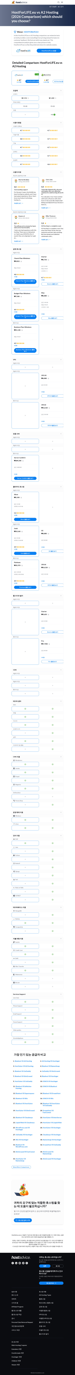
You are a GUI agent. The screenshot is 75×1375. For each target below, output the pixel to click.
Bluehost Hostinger (50, 1076)
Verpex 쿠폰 (16, 1365)
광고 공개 (60, 6)
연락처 (14, 1299)
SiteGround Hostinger (52, 1159)
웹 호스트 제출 (16, 1310)
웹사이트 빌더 (44, 1334)
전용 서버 (42, 1326)
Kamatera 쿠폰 (17, 1349)
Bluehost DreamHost (51, 1093)
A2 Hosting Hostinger (51, 1061)
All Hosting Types (45, 1295)
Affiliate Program (17, 1307)
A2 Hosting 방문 (59, 81)
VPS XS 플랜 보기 (52, 396)
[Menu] (61, 2)
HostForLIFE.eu (31, 32)
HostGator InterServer (52, 1117)
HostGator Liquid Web (52, 1122)
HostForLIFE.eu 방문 (49, 51)
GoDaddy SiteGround (51, 1071)
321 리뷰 (19, 82)
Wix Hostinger (22, 1140)
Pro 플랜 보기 (52, 661)
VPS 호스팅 (43, 1314)
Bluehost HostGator (24, 1103)
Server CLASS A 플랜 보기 (25, 478)
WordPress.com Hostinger (23, 1128)
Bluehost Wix (22, 1098)
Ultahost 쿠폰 (16, 1361)
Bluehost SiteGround (23, 1076)
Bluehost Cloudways (24, 1117)
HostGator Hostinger (52, 1127)
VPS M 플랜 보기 (53, 425)
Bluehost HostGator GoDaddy (51, 1104)
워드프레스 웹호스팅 (46, 1303)
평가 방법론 (53, 6)
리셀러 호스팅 (44, 1330)
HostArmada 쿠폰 (18, 1353)
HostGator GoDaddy (23, 1081)
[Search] (58, 2)
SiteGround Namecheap (48, 1153)
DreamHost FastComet (48, 1111)
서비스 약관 (16, 1330)
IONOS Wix (48, 1098)
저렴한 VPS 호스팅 (45, 1318)
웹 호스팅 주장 (16, 1314)
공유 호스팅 (43, 1307)
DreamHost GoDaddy (52, 1145)
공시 (13, 1318)
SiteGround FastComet (25, 1152)
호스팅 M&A (50, 1283)
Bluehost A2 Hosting (23, 1061)
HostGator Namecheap (21, 1160)
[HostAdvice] (20, 2)
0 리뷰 (15, 276)
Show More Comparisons (21, 1167)
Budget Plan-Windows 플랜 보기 (25, 316)
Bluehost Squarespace (25, 1093)
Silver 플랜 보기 (25, 519)
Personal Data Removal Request (22, 1322)
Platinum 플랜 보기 (25, 587)
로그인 (58, 1266)
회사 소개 (15, 1295)
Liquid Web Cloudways (25, 1122)
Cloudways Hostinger (52, 1135)
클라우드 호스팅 (44, 1322)
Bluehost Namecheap (51, 1066)
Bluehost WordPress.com (22, 1146)
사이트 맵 (15, 1303)
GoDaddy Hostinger (24, 1135)
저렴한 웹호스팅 (44, 1310)
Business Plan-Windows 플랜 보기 (25, 350)
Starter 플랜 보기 (52, 284)
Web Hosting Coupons (19, 1345)
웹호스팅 (42, 1299)
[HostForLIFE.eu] (24, 50)
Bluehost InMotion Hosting (23, 1087)
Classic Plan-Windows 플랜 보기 (25, 281)
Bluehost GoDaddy (23, 1071)
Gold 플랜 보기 (25, 553)
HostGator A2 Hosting (24, 1066)
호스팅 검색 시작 (24, 1220)
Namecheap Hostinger (52, 1140)
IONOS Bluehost (50, 1086)
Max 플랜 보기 (52, 318)
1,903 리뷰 (46, 82)
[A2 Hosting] (46, 75)
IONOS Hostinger (50, 1081)
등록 (44, 1266)
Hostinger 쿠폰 (17, 1357)
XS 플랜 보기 (53, 551)
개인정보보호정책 (18, 1326)
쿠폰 (53, 114)
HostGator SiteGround (25, 1110)
